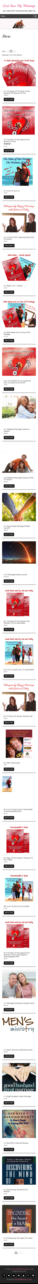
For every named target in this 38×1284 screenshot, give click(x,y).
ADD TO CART (9, 99)
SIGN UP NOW (9, 1009)
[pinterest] (18, 1275)
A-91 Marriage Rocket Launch (15, 574)
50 (14, 51)
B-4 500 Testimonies (12, 762)
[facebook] (4, 1275)
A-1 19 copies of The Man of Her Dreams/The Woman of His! (17, 92)
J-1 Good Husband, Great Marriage (17, 1096)
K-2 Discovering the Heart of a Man (18, 1238)
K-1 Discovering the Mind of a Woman (16, 1190)
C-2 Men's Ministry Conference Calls (18, 1049)
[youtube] (23, 1275)
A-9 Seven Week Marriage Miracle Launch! (17, 527)
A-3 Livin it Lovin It (12, 190)
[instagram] (33, 1275)
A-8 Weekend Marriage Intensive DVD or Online (19, 478)
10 (8, 51)
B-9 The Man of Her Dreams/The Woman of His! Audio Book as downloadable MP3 (17, 955)
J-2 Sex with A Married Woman (16, 1143)
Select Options (9, 245)
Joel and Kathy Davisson (20, 1269)
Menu (3, 16)
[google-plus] (28, 1275)
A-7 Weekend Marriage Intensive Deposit (16, 430)
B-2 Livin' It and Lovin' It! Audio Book (19, 669)
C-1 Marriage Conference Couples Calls (19, 1003)
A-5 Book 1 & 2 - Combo (13, 285)
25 (11, 51)
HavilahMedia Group (23, 1279)
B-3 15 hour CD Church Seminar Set (18, 716)
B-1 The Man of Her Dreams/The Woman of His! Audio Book (17, 622)
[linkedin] (14, 1275)
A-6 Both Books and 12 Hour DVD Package (17, 333)
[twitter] (9, 1275)
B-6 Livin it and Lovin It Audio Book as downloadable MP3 (18, 810)
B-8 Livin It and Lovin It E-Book (16, 906)
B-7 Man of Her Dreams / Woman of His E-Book (18, 859)
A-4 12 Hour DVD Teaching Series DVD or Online (19, 238)
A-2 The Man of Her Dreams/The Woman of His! (17, 140)
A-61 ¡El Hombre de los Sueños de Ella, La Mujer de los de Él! (17, 381)
